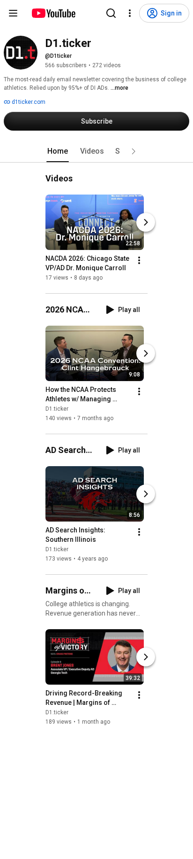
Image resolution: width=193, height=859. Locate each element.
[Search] (111, 13)
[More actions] (139, 260)
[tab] (57, 151)
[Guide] (13, 13)
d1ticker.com (27, 102)
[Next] (145, 222)
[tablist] (96, 151)
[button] (133, 151)
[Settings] (129, 13)
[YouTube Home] (53, 13)
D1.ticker (56, 409)
